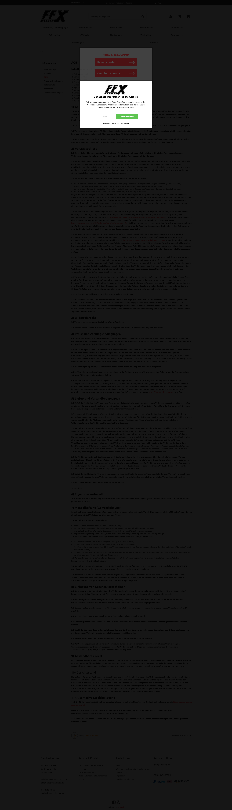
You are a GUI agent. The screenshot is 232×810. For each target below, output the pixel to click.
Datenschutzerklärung (111, 123)
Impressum (125, 123)
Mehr (105, 116)
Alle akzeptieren (127, 116)
